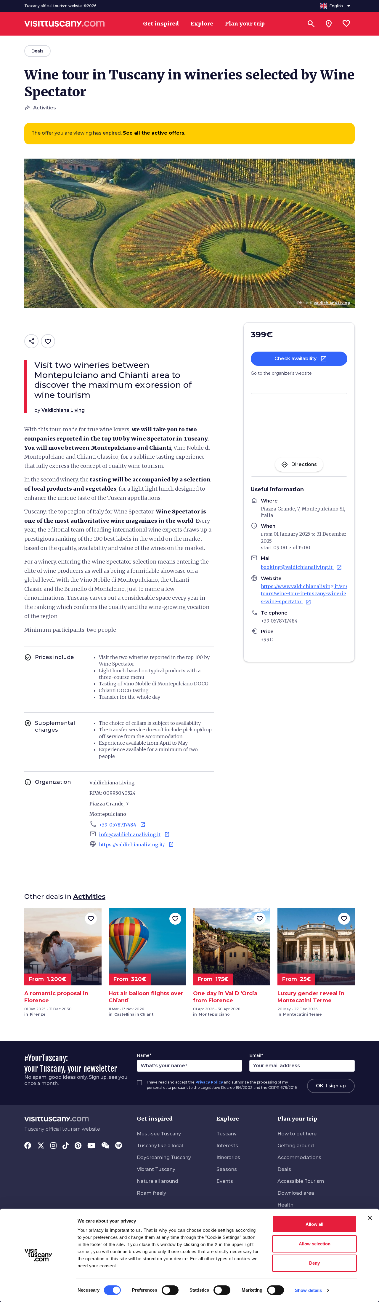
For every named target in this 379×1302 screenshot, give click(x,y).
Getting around (295, 1145)
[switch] (170, 1290)
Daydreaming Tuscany (164, 1157)
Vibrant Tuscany (156, 1169)
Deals (284, 1169)
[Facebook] (27, 1146)
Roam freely (151, 1193)
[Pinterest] (78, 1146)
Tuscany (226, 1134)
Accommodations (299, 1157)
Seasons (226, 1169)
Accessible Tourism (300, 1181)
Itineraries (228, 1157)
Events (224, 1181)
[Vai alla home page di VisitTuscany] (64, 24)
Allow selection (314, 1243)
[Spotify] (118, 1146)
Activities (89, 897)
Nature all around (157, 1181)
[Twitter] (40, 1146)
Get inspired (155, 1118)
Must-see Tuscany (159, 1134)
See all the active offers (153, 133)
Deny (314, 1263)
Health (285, 1205)
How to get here (297, 1134)
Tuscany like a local (160, 1145)
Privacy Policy (209, 1082)
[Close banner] (370, 1218)
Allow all (314, 1224)
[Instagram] (53, 1146)
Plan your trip (297, 1118)
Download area (295, 1193)
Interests (227, 1145)
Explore (227, 1118)
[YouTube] (91, 1146)
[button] (299, 359)
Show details (308, 1290)
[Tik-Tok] (65, 1146)
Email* (256, 1055)
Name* (144, 1055)
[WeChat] (105, 1146)
